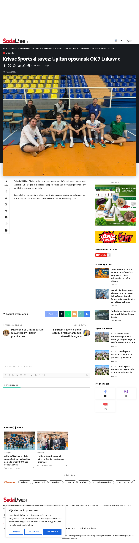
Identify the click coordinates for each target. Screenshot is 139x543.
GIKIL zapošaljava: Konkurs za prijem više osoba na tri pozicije (122, 369)
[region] (35, 522)
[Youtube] (105, 406)
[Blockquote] (28, 375)
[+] (43, 375)
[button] (116, 41)
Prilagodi (16, 532)
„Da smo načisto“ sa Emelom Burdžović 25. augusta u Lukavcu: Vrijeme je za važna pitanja (122, 275)
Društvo (83, 482)
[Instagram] (126, 394)
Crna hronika (116, 321)
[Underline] (13, 375)
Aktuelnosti (40, 482)
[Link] (36, 375)
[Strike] (17, 375)
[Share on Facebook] (5, 65)
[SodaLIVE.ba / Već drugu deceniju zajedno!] (16, 40)
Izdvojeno (55, 482)
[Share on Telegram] (6, 210)
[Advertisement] (69, 19)
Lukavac (114, 285)
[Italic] (9, 375)
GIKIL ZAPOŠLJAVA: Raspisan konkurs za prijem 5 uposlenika (121, 354)
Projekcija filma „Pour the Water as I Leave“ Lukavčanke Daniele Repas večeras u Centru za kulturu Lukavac (123, 296)
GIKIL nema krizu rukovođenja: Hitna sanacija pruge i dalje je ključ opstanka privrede (123, 338)
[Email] (19, 65)
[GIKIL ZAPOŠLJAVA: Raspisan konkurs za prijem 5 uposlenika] (102, 355)
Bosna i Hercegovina (102, 482)
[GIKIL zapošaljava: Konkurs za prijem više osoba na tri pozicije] (102, 370)
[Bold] (5, 375)
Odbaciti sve (33, 532)
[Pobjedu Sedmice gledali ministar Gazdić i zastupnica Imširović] (52, 441)
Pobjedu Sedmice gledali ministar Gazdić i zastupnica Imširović (50, 459)
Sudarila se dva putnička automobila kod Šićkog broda (123, 314)
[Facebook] (105, 394)
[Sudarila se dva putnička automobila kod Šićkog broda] (102, 315)
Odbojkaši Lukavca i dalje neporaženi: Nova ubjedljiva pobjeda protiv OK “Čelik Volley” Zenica (17, 460)
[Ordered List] (21, 375)
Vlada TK (70, 482)
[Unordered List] (24, 375)
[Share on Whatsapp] (14, 65)
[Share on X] (9, 65)
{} (39, 375)
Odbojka (10, 53)
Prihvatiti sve (52, 532)
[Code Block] (32, 375)
